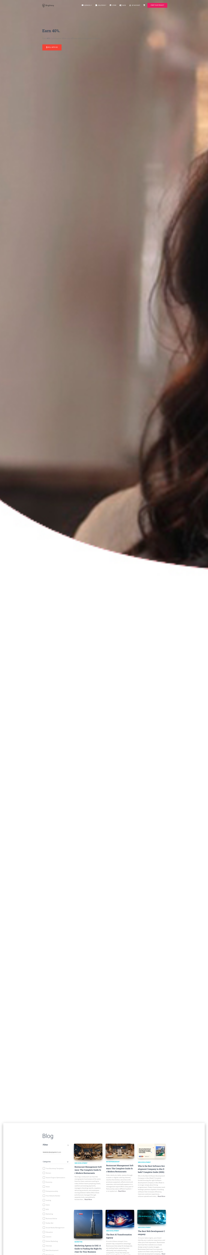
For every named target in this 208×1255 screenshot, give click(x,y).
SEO (47, 1209)
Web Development (52, 1250)
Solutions (100, 5)
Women (48, 1173)
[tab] (56, 1161)
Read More (88, 1199)
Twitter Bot (49, 1223)
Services (86, 5)
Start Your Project (157, 5)
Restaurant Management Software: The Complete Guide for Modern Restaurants (88, 1170)
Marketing (49, 1214)
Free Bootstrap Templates (55, 1168)
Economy (49, 1182)
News (48, 1187)
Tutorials (49, 1246)
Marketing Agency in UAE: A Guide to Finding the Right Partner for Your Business (88, 1248)
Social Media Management (55, 1227)
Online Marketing (52, 1241)
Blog (123, 5)
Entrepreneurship (52, 1191)
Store (112, 5)
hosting (48, 1200)
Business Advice (51, 1218)
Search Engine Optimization (55, 1177)
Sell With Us (52, 47)
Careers (48, 1237)
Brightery (50, 5)
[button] (56, 1162)
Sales (48, 1205)
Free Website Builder (53, 1196)
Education (49, 1232)
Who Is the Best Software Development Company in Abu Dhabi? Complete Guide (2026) (151, 1169)
